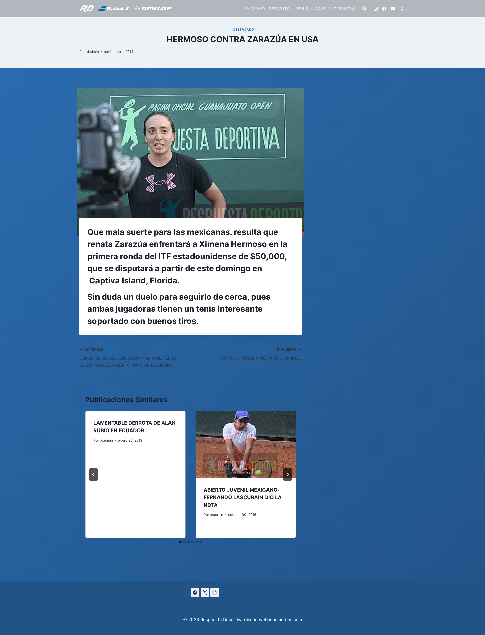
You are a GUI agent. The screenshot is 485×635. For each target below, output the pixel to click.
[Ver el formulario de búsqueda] (364, 8)
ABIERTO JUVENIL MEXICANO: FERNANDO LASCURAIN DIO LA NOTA (243, 497)
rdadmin (92, 52)
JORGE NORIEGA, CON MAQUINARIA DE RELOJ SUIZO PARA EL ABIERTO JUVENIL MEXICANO (127, 357)
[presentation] (246, 444)
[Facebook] (384, 8)
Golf (320, 8)
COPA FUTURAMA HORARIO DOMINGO (261, 354)
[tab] (180, 542)
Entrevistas (342, 8)
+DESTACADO (242, 29)
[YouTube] (393, 8)
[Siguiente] (287, 474)
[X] (401, 8)
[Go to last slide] (93, 474)
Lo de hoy (255, 8)
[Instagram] (375, 8)
